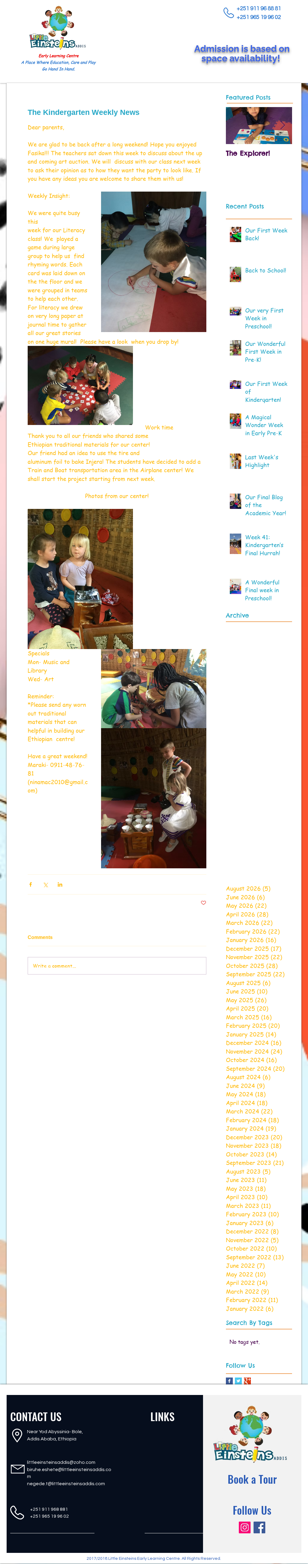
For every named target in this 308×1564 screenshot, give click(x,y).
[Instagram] (245, 1527)
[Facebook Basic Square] (229, 1381)
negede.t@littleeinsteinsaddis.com (66, 1483)
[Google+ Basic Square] (247, 1381)
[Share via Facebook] (30, 884)
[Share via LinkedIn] (60, 884)
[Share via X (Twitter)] (45, 884)
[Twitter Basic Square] (238, 1381)
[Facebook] (259, 1527)
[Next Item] (282, 125)
